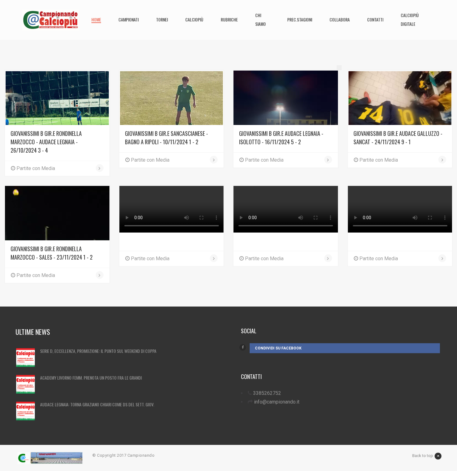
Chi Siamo (260, 19)
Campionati (128, 19)
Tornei (162, 19)
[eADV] (339, 67)
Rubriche (229, 19)
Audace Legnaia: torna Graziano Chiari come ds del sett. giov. (97, 404)
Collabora (340, 19)
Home (96, 19)
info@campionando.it (276, 402)
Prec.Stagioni (299, 19)
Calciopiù (194, 19)
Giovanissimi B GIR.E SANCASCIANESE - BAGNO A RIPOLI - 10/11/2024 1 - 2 (166, 137)
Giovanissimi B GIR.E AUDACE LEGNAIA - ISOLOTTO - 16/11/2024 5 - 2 (281, 137)
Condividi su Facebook (278, 348)
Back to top (422, 455)
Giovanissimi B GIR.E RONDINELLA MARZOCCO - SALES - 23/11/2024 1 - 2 (52, 253)
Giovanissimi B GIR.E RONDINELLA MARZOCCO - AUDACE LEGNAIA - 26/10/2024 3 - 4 (46, 141)
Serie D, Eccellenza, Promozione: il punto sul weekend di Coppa (98, 351)
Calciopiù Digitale (410, 19)
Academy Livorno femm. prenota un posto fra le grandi (91, 377)
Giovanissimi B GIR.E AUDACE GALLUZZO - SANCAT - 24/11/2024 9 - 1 (397, 137)
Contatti (375, 19)
